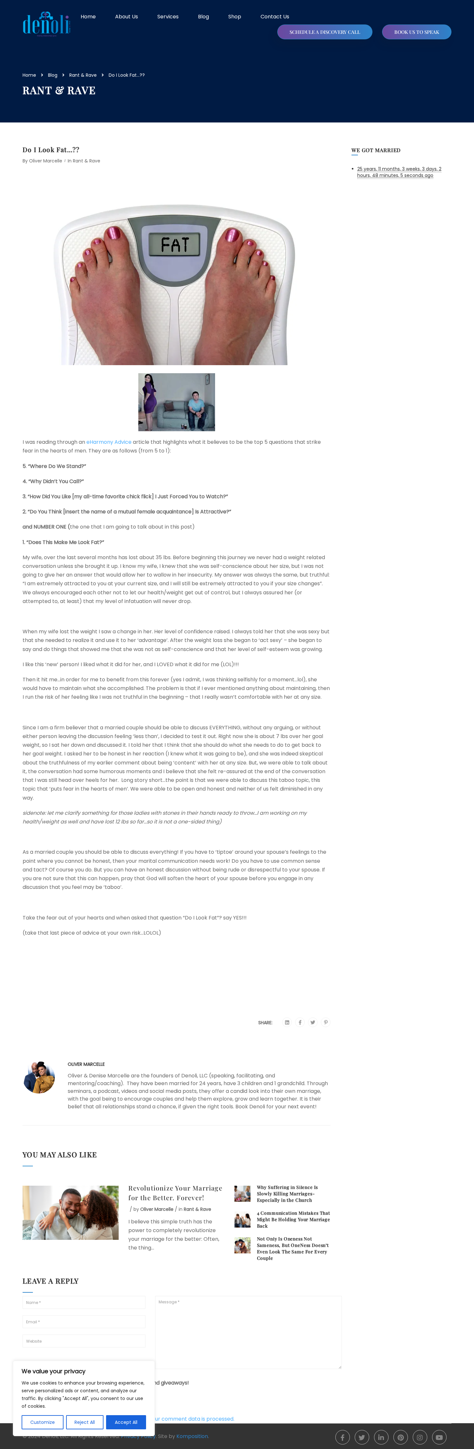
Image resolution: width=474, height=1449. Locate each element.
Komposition (192, 1436)
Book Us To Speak (416, 32)
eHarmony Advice (109, 442)
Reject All (84, 1422)
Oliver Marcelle (45, 161)
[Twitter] (313, 1022)
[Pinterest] (326, 1022)
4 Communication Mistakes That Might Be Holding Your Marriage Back (293, 1219)
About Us (126, 16)
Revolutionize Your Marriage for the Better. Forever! (175, 1192)
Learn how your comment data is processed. (178, 1419)
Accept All (126, 1422)
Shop (234, 16)
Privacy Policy (138, 1436)
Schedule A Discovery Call (325, 32)
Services (168, 16)
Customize (42, 1422)
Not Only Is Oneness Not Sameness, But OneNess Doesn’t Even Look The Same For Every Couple (293, 1248)
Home (88, 16)
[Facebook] (300, 1022)
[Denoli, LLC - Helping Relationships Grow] (47, 24)
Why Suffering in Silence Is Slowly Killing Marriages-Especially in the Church (287, 1193)
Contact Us (275, 16)
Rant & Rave (83, 75)
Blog (203, 16)
